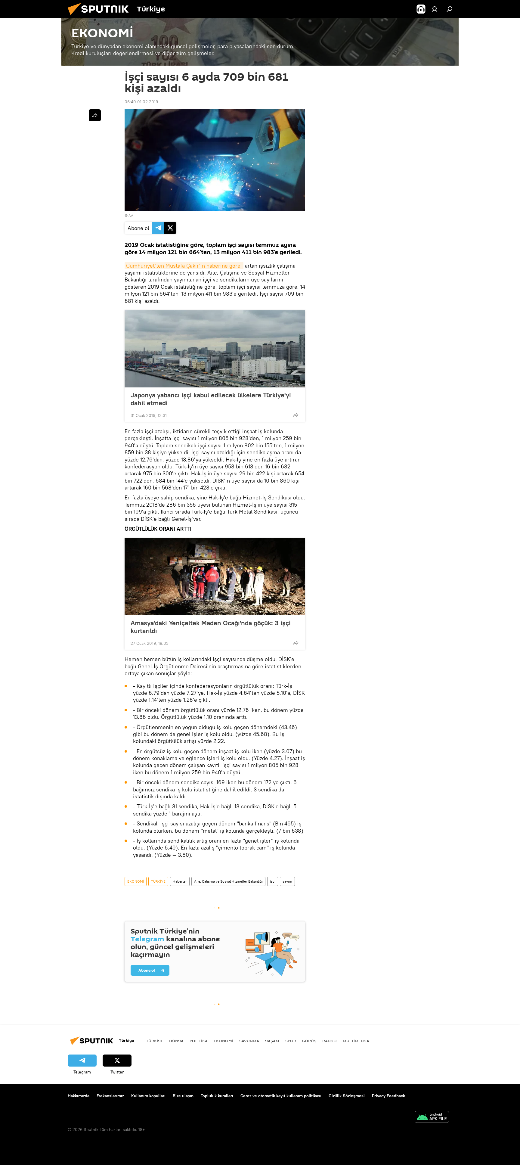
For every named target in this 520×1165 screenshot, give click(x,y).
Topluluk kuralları (217, 1095)
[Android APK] (431, 1117)
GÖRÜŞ (309, 1040)
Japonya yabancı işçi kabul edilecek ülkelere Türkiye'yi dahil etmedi (211, 399)
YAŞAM (272, 1040)
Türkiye (154, 1040)
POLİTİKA (199, 1040)
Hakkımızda (78, 1095)
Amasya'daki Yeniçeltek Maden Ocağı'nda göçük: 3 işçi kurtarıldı (211, 627)
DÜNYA (176, 1040)
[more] (296, 415)
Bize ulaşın (183, 1095)
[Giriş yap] (435, 9)
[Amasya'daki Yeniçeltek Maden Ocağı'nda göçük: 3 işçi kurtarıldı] (215, 576)
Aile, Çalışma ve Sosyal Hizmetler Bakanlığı (228, 881)
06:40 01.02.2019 (141, 101)
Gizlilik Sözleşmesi (347, 1095)
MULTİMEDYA (356, 1040)
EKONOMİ (135, 881)
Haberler (180, 881)
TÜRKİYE (158, 881)
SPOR (290, 1040)
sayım (287, 881)
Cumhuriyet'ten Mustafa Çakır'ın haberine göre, (184, 265)
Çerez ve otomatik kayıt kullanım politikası (280, 1095)
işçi (272, 881)
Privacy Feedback (388, 1095)
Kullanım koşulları (148, 1095)
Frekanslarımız (110, 1095)
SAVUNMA (249, 1040)
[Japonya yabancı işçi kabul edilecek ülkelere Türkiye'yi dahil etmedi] (215, 348)
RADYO (329, 1040)
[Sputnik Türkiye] (100, 16)
